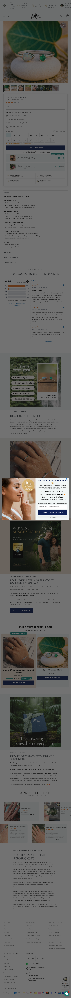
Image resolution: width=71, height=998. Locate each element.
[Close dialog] (67, 479)
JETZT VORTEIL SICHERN (52, 512)
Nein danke (52, 517)
